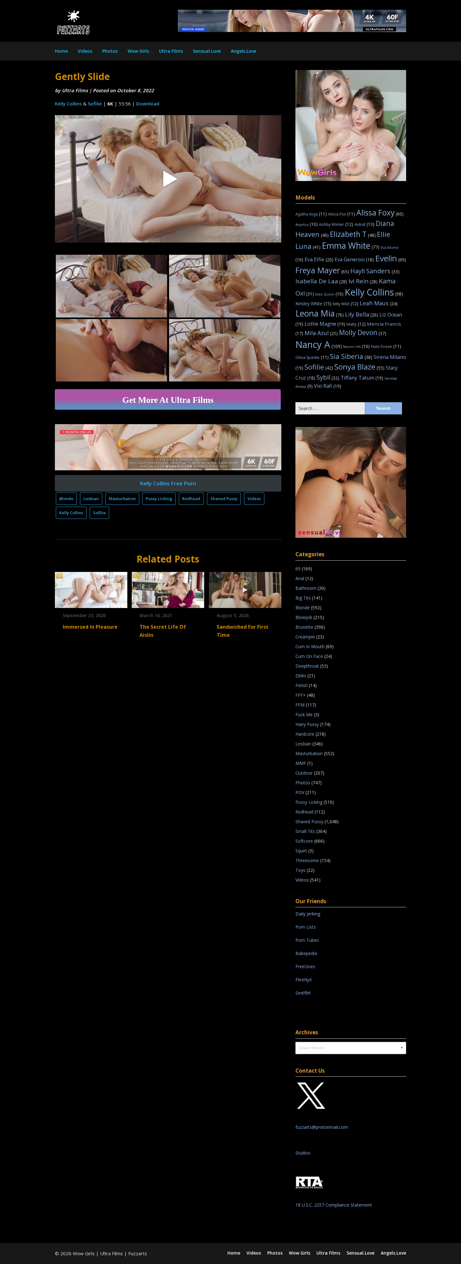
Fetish (301, 685)
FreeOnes (305, 966)
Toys (300, 870)
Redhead (191, 498)
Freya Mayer (322, 270)
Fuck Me (304, 714)
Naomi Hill (356, 346)
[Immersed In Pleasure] (91, 588)
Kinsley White (313, 304)
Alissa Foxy (380, 212)
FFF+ (300, 695)
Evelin (390, 258)
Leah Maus (379, 303)
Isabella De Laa (321, 281)
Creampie (305, 637)
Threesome (307, 860)
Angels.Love (243, 51)
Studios (302, 1153)
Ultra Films (171, 51)
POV (299, 792)
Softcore (304, 841)
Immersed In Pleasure (90, 626)
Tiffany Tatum (362, 377)
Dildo (300, 676)
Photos (110, 51)
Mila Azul (321, 333)
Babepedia (306, 953)
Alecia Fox (341, 214)
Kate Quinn (329, 294)
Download (147, 103)
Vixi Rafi (327, 385)
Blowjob (303, 617)
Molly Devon (362, 332)
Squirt (301, 851)
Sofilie (95, 103)
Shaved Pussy (223, 498)
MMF (300, 763)
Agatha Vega (311, 214)
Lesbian (91, 498)
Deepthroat (307, 666)
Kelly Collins (68, 103)
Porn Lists (305, 927)
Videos (85, 51)
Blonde (66, 498)
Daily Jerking (308, 914)
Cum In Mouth (310, 646)
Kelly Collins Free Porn (168, 483)
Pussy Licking (159, 498)
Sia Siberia (351, 356)
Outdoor (304, 773)
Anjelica (306, 224)
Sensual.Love (207, 51)
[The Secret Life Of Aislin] (168, 588)
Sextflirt (303, 993)
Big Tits (303, 598)
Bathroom (305, 588)
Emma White (350, 245)
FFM (300, 705)
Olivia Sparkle (312, 357)
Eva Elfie (319, 259)
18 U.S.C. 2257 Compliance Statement (333, 1205)
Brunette (304, 627)
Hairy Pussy (307, 724)
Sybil (327, 377)
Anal (299, 578)
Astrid (364, 224)
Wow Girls (138, 51)
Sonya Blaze (359, 366)
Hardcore (304, 734)
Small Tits (305, 831)
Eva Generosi (354, 259)
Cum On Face (309, 656)
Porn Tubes (307, 940)
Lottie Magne (325, 323)
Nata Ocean (386, 346)
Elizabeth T (353, 234)
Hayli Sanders (375, 270)
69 (297, 569)
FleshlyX (303, 980)
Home (61, 51)
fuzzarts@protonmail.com (321, 1127)
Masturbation (122, 498)
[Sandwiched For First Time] (245, 588)
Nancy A (318, 344)
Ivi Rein (363, 281)
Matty (356, 324)
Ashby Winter (336, 224)
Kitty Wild (345, 304)
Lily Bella (361, 314)
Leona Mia (319, 313)
